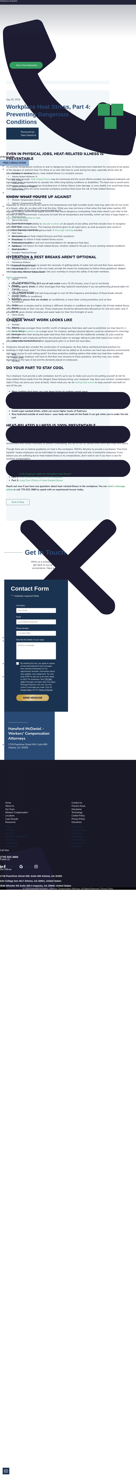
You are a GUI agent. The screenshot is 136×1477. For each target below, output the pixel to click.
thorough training (64, 230)
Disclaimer (77, 809)
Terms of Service (45, 690)
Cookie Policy (78, 816)
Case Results (11, 819)
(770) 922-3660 (9, 857)
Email (19, 617)
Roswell (15, 806)
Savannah (16, 803)
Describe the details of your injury (31, 639)
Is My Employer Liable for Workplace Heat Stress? (45, 473)
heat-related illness (40, 179)
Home (8, 803)
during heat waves (84, 382)
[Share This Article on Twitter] (110, 122)
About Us (9, 806)
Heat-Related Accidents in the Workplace (40, 477)
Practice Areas (78, 806)
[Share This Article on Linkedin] (117, 109)
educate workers (51, 223)
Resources (10, 822)
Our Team (9, 809)
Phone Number (23, 628)
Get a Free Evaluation (26, 65)
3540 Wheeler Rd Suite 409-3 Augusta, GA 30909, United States (35, 885)
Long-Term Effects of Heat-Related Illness (41, 480)
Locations (9, 816)
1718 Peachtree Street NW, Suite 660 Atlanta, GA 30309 (31, 876)
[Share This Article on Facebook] (104, 109)
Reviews (16, 829)
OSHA (9, 277)
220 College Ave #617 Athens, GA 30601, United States (30, 881)
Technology (77, 812)
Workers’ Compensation (16, 812)
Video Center (18, 826)
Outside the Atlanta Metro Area (26, 809)
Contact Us (77, 803)
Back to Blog (18, 502)
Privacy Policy (26, 690)
